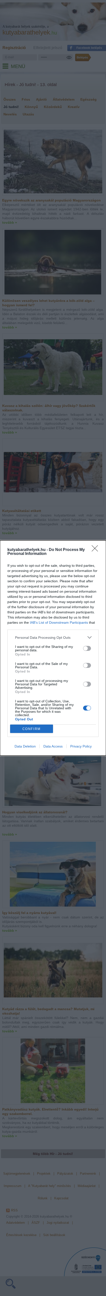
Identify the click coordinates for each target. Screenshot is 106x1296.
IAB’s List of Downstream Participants (59, 622)
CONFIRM (31, 729)
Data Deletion (25, 746)
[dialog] (53, 648)
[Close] (96, 550)
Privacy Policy (81, 746)
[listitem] (53, 637)
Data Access (53, 746)
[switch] (87, 648)
